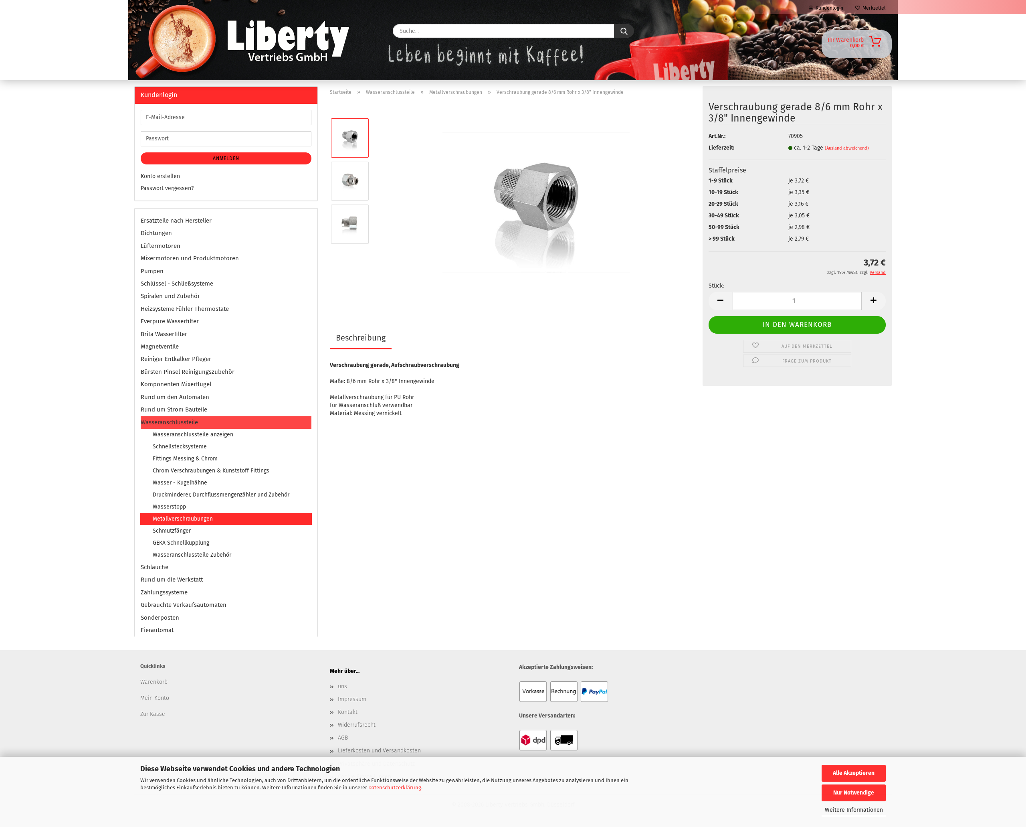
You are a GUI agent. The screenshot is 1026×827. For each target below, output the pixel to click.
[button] (721, 301)
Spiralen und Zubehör (170, 296)
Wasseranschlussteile (169, 422)
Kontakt (347, 712)
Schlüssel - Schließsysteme (177, 283)
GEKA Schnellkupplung (181, 542)
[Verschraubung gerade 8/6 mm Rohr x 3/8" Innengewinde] (536, 202)
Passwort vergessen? (167, 188)
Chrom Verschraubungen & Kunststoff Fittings (211, 470)
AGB (343, 737)
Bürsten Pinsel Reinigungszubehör (187, 371)
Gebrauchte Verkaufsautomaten (183, 604)
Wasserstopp (169, 506)
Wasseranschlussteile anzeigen (193, 434)
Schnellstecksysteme (180, 446)
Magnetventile (160, 346)
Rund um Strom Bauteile (174, 409)
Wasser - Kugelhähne (180, 482)
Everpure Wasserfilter (170, 321)
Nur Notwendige (853, 792)
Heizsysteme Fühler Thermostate (185, 308)
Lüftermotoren (160, 245)
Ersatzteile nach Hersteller (176, 220)
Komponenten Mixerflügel (176, 384)
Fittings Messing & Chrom (185, 458)
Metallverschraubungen (183, 518)
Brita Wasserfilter (164, 334)
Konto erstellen (160, 176)
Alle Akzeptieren (854, 773)
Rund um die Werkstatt (172, 579)
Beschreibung (361, 338)
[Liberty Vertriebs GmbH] (159, 31)
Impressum (352, 699)
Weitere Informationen (854, 810)
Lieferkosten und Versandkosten (379, 750)
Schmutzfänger (172, 530)
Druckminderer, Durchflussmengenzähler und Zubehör (221, 494)
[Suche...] (624, 31)
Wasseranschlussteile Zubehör (192, 554)
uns (342, 686)
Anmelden (226, 158)
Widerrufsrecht (357, 725)
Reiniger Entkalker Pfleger (176, 359)
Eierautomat (157, 630)
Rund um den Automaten (175, 397)
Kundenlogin (828, 8)
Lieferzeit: (721, 147)
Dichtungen (156, 233)
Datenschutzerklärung (394, 787)
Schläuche (154, 567)
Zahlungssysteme (164, 592)
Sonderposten (160, 617)
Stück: (716, 285)
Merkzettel (873, 8)
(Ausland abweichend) (847, 148)
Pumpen (152, 271)
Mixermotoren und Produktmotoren (190, 258)
